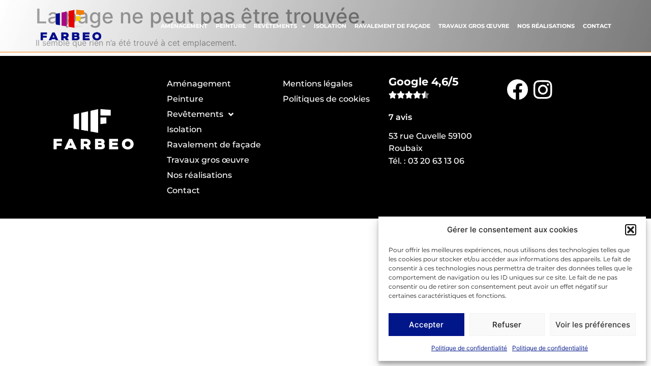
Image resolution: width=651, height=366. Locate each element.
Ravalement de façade (392, 25)
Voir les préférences (592, 324)
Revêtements (275, 25)
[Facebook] (517, 89)
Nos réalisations (546, 25)
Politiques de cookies (326, 99)
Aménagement (184, 25)
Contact (597, 25)
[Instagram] (542, 89)
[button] (631, 230)
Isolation (330, 25)
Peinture (231, 25)
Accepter (426, 324)
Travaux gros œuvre (473, 25)
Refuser (506, 324)
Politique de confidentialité (469, 348)
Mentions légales (317, 83)
